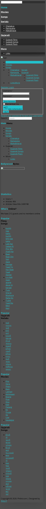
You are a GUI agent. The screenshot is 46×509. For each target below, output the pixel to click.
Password (8, 96)
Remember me (12, 104)
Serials (4, 21)
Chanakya (10, 26)
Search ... (4, 118)
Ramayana (10, 28)
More (4, 49)
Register (5, 87)
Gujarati (5, 35)
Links (8, 53)
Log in (6, 112)
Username (8, 91)
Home (4, 7)
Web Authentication (15, 109)
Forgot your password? (11, 115)
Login (11, 87)
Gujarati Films (11, 40)
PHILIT (4, 501)
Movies (5, 12)
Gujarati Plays (11, 44)
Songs (4, 16)
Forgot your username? (32, 115)
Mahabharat (11, 31)
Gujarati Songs (12, 42)
